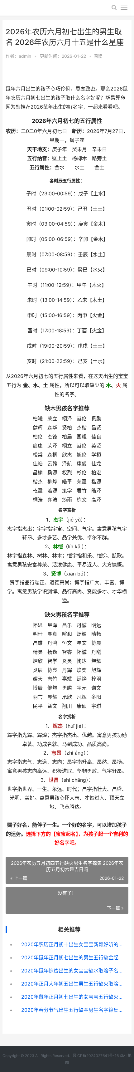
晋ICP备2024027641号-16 (96, 1055)
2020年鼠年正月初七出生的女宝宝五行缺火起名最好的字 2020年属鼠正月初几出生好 (72, 997)
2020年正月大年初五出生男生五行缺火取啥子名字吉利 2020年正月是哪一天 (72, 984)
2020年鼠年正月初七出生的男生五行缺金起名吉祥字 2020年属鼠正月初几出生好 (72, 957)
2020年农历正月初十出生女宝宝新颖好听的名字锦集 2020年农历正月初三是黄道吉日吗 (72, 944)
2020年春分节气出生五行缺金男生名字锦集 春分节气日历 (72, 1010)
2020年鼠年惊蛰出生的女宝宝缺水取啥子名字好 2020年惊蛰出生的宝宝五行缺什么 (72, 970)
